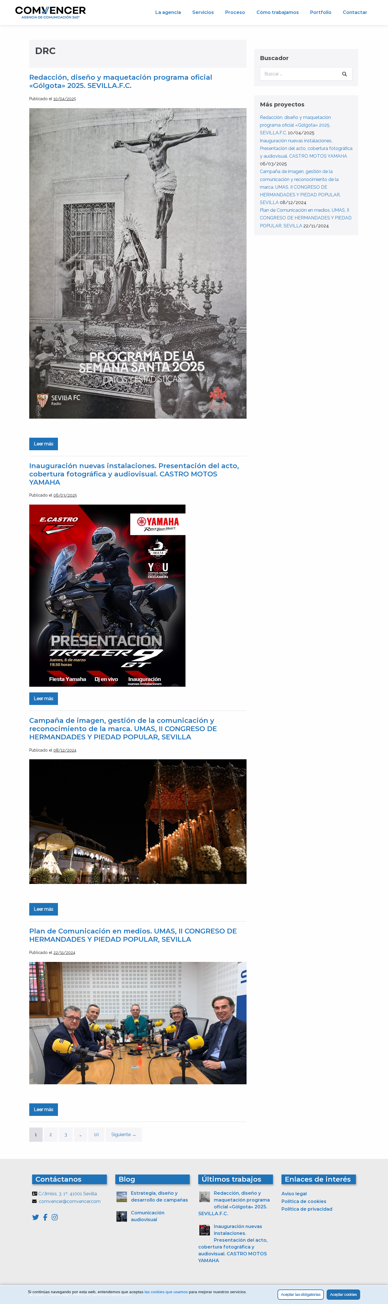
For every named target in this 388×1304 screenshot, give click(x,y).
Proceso (235, 12)
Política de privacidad (306, 1209)
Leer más (46, 445)
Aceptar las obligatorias (300, 1294)
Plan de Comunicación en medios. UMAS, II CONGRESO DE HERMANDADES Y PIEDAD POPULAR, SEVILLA (133, 935)
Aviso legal (294, 1193)
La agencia (168, 12)
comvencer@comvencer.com (70, 1201)
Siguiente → (123, 1134)
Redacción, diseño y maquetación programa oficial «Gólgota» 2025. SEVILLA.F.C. (120, 81)
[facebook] (47, 1218)
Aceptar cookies (343, 1294)
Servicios (203, 12)
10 (96, 1134)
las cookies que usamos (166, 1291)
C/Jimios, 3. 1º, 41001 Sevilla (67, 1193)
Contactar (355, 12)
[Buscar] (344, 74)
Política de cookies (303, 1201)
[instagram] (55, 1218)
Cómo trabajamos (277, 12)
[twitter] (37, 1218)
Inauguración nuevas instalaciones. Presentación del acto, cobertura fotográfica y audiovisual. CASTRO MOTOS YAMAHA (134, 474)
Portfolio (320, 12)
